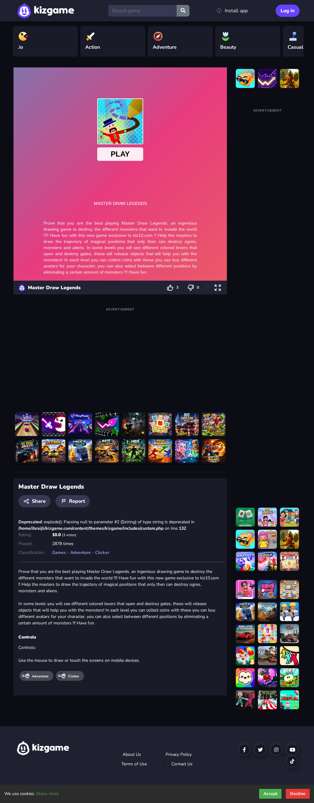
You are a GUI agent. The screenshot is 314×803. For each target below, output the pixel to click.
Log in (288, 10)
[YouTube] (292, 750)
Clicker (102, 552)
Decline (297, 794)
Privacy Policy (179, 754)
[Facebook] (244, 750)
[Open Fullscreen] (217, 287)
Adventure (80, 552)
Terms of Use (134, 764)
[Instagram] (276, 750)
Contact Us (182, 764)
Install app (236, 10)
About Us (132, 754)
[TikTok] (292, 761)
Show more (47, 794)
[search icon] (183, 11)
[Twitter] (260, 750)
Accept (270, 794)
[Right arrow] (296, 41)
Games (59, 552)
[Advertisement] (120, 356)
